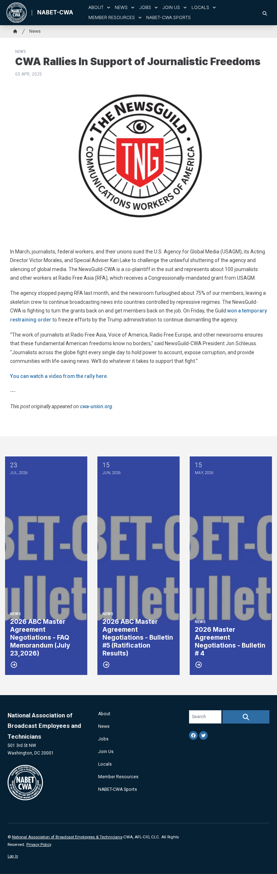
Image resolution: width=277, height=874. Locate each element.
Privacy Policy (38, 844)
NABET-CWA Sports (168, 17)
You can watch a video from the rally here (58, 376)
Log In (13, 856)
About (96, 7)
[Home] (15, 31)
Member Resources (111, 17)
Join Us (171, 7)
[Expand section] (108, 7)
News (121, 7)
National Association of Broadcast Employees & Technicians (67, 837)
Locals (200, 7)
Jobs (145, 7)
